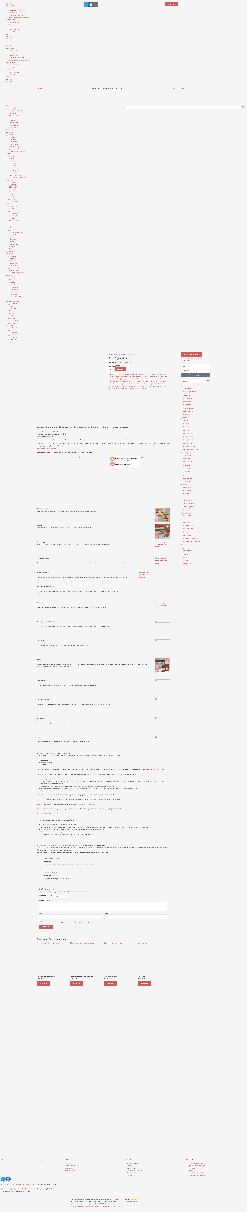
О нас (8, 27)
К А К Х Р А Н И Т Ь (111, 427)
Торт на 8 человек (127, 386)
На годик (11, 161)
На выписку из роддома (191, 538)
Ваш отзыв (44, 901)
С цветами (12, 139)
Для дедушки (13, 201)
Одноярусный (13, 144)
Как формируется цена (16, 10)
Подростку (12, 185)
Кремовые (12, 118)
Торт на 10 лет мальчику (144, 384)
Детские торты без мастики (135, 374)
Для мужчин (12, 206)
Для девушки (13, 213)
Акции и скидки (13, 22)
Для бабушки (13, 199)
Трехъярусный (13, 149)
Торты (8, 106)
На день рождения (15, 111)
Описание (40, 427)
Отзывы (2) (124, 427)
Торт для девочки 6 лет (139, 376)
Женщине (11, 192)
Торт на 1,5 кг (116, 384)
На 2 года (11, 163)
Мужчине (11, 189)
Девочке (11, 156)
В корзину (120, 369)
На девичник (12, 216)
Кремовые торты (114, 376)
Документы (12, 32)
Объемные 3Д (13, 125)
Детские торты (121, 374)
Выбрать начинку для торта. (46, 448)
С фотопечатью (13, 123)
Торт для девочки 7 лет (155, 376)
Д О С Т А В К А (67, 427)
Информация (10, 5)
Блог (8, 34)
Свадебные (12, 113)
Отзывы (11, 24)
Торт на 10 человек (159, 384)
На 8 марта (187, 516)
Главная (111, 354)
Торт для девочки (125, 376)
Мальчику (11, 158)
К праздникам (186, 513)
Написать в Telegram (191, 354)
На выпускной (188, 525)
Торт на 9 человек (139, 386)
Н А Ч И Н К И (52, 427)
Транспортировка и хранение (18, 17)
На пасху (186, 522)
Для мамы (12, 194)
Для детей (12, 108)
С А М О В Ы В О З (83, 427)
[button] (42, 43)
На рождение (13, 166)
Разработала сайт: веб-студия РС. (107, 1206)
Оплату (39, 820)
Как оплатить (13, 12)
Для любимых (13, 211)
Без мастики (12, 173)
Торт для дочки (120, 354)
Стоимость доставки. (156, 769)
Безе (185, 557)
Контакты (9, 39)
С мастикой (12, 142)
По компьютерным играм (17, 177)
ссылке (97, 827)
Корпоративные (14, 115)
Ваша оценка (45, 896)
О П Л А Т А (97, 427)
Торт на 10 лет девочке (128, 384)
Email (106, 913)
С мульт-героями (14, 175)
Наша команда (13, 29)
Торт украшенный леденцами (118, 388)
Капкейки (9, 204)
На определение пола (191, 532)
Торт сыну (162, 386)
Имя (41, 913)
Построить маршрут (44, 813)
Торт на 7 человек (114, 386)
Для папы (11, 196)
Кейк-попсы (187, 551)
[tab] (40, 427)
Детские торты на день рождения (156, 374)
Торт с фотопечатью (152, 386)
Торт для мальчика (153, 379)
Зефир (185, 554)
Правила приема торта (16, 15)
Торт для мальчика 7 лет (127, 381)
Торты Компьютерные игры (137, 388)
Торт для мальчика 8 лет (144, 381)
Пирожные (187, 564)
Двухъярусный (13, 146)
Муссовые (12, 127)
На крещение (13, 168)
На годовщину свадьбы (16, 151)
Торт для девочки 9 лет (128, 379)
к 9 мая (185, 519)
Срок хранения (42, 845)
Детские (9, 154)
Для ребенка (12, 182)
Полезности (10, 20)
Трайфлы (186, 560)
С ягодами (12, 120)
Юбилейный (12, 187)
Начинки (9, 3)
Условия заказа (13, 8)
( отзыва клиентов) (124, 362)
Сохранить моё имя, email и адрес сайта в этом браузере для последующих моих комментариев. (75, 922)
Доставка (9, 36)
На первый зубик (14, 170)
